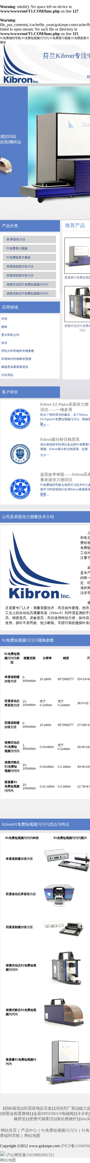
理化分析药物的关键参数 (17, 351)
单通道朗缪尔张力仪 (20, 266)
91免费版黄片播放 (18, 257)
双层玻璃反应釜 (38, 1108)
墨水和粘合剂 (10, 335)
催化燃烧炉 (67, 1119)
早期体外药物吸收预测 (16, 359)
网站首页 (9, 1130)
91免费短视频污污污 (59, 1130)
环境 (4, 319)
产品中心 (29, 1130)
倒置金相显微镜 (16, 1113)
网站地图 (32, 1135)
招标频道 (12, 1108)
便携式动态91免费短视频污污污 (27, 284)
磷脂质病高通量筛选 (14, 367)
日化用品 (7, 375)
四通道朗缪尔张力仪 (20, 275)
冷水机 (83, 1113)
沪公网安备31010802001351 (30, 1155)
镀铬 (4, 327)
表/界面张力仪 (15, 239)
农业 (4, 343)
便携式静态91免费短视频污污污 (27, 293)
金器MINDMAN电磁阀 (53, 1113)
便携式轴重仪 (41, 1119)
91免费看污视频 (17, 248)
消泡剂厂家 (65, 1108)
